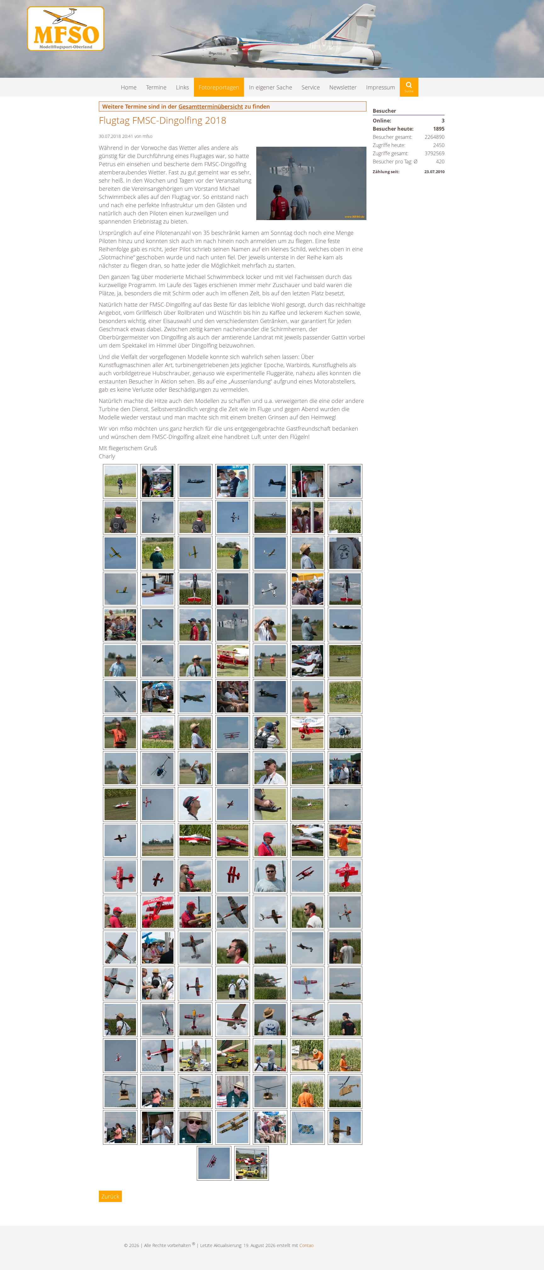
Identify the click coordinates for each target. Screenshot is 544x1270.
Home (129, 87)
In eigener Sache (270, 87)
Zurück (110, 1196)
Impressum (380, 87)
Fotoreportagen (219, 87)
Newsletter (343, 87)
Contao (306, 1245)
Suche (409, 87)
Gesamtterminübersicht (210, 106)
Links (182, 87)
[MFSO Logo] (65, 49)
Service (311, 87)
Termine (156, 87)
